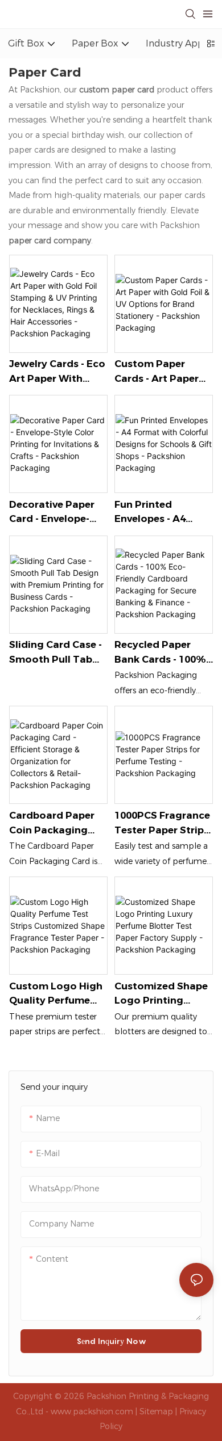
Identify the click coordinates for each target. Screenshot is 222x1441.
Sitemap (156, 1411)
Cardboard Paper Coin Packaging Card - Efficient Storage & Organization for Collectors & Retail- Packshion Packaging (56, 823)
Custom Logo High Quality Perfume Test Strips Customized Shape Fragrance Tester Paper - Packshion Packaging (55, 994)
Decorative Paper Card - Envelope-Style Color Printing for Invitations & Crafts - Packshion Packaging (57, 512)
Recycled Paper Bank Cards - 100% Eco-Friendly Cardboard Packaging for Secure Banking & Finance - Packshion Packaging (163, 653)
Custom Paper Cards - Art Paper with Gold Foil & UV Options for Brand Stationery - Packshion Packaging (162, 372)
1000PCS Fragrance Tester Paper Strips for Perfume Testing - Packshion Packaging (163, 823)
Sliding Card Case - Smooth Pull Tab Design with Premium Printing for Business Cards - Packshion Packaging (55, 653)
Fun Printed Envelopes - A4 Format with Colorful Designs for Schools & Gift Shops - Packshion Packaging (159, 512)
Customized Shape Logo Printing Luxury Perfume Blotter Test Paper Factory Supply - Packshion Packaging (161, 994)
